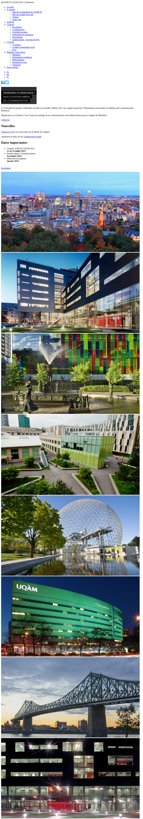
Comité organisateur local (23, 47)
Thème (15, 17)
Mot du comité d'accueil (22, 14)
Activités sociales (20, 32)
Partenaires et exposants (22, 34)
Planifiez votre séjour (16, 52)
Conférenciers (18, 29)
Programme (17, 37)
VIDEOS (5, 120)
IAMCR (10, 22)
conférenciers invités (32, 136)
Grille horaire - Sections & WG (26, 40)
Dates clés (16, 19)
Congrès (10, 24)
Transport (16, 65)
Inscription (17, 27)
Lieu (14, 50)
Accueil (10, 7)
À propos (11, 9)
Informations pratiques (22, 57)
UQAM (10, 42)
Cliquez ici (6, 132)
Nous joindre (12, 67)
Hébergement (18, 60)
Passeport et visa (19, 62)
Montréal (16, 55)
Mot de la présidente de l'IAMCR (27, 12)
